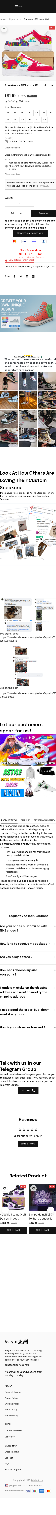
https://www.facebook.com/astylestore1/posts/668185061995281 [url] (28, 695)
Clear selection (12, 148)
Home (3, 19)
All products (15, 19)
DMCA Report (35, 1486)
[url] (17, 826)
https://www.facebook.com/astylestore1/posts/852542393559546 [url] (27, 639)
